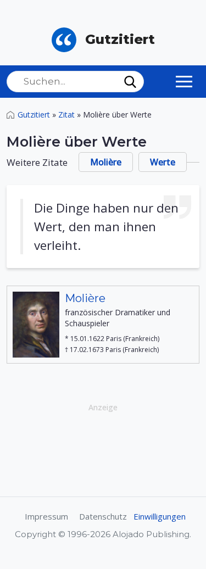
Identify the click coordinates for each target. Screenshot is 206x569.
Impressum (46, 516)
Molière (105, 162)
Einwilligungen (159, 516)
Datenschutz (103, 516)
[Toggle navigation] (184, 81)
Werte (162, 162)
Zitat (66, 114)
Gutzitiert (34, 114)
